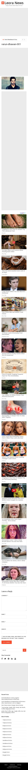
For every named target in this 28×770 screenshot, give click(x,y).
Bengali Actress (6, 755)
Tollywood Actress (7, 722)
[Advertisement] (14, 22)
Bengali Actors (6, 752)
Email (3, 621)
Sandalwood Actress (7, 743)
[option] (14, 39)
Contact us (12, 764)
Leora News (14, 3)
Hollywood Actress (7, 731)
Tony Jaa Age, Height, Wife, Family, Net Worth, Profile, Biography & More (13, 708)
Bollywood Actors (7, 725)
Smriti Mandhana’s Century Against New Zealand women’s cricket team (10, 698)
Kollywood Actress (7, 737)
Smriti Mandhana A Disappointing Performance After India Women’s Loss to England (13, 702)
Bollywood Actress (7, 728)
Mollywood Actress (7, 749)
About (6, 764)
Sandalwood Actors (7, 740)
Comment (4, 595)
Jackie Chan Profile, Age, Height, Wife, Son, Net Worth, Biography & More (13, 711)
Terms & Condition (12, 766)
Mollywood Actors (7, 746)
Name (3, 614)
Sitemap (19, 764)
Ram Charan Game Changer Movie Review (12, 705)
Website (3, 629)
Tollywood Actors (7, 720)
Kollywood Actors (7, 734)
